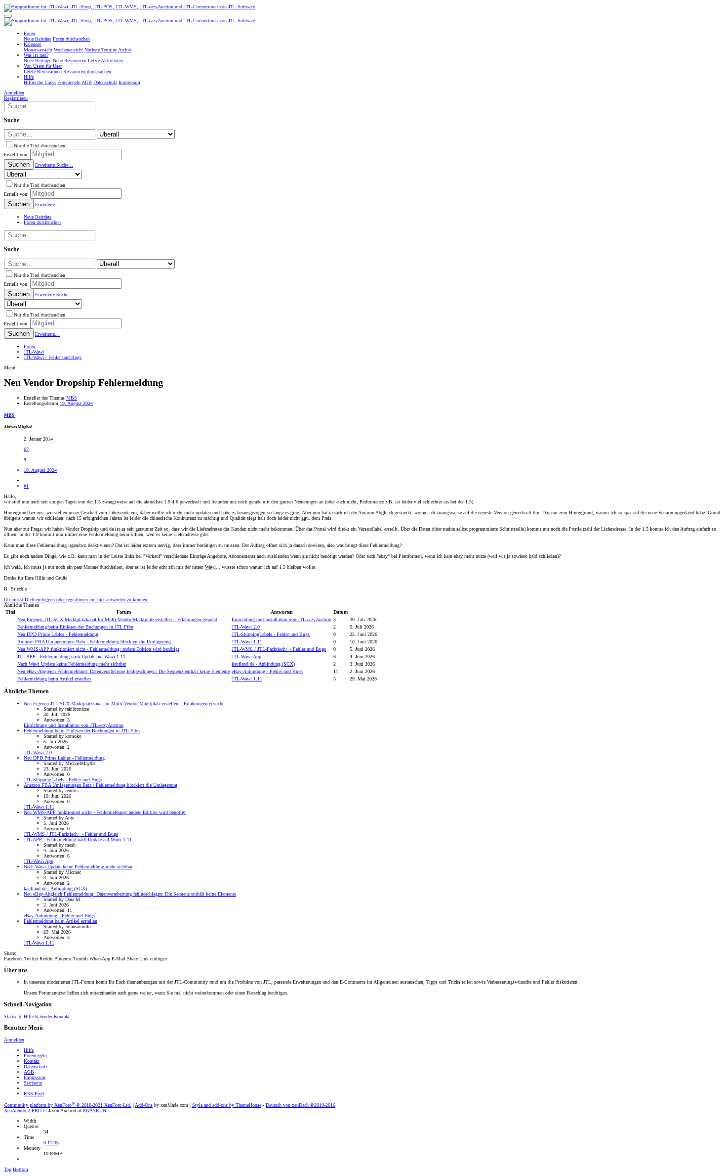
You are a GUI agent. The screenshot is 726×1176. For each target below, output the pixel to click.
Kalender (43, 1016)
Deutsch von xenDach (300, 1105)
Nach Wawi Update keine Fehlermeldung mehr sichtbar (71, 664)
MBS (71, 398)
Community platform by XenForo (67, 1105)
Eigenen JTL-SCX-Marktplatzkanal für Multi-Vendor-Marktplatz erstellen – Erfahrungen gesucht (117, 619)
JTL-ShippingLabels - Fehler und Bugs (271, 634)
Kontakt (62, 1016)
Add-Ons (144, 1105)
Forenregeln (35, 1055)
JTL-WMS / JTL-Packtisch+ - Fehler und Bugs (279, 649)
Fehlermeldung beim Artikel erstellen (54, 678)
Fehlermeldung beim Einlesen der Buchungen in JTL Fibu (75, 627)
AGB (29, 1072)
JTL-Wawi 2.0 (246, 627)
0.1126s (51, 1142)
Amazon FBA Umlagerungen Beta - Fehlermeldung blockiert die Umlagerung (94, 641)
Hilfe (29, 1016)
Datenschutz (35, 1066)
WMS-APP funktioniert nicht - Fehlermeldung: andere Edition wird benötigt (98, 649)
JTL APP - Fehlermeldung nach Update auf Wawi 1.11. (72, 656)
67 (26, 449)
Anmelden (14, 1039)
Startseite (13, 1016)
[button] (8, 16)
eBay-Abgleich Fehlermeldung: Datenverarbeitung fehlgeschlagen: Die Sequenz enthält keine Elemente (123, 671)
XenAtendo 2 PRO (22, 1110)
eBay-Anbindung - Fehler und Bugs (267, 671)
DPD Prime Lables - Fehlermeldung (57, 634)
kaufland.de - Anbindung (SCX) (263, 664)
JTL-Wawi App (246, 656)
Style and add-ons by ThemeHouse (226, 1105)
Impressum (34, 1077)
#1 (26, 486)
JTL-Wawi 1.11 (247, 641)
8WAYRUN (94, 1110)
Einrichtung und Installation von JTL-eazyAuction (281, 619)
